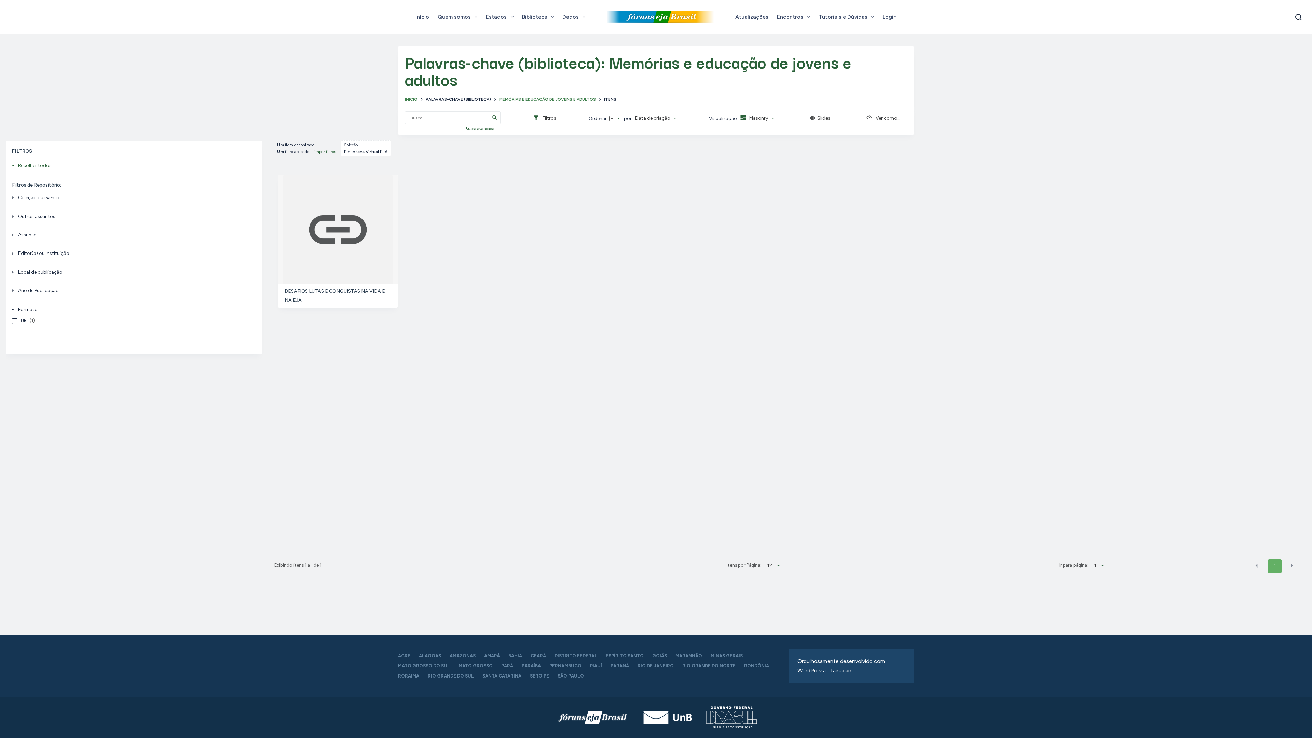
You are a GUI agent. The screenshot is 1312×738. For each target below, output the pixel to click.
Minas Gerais (727, 655)
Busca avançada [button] (480, 128)
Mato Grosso (476, 665)
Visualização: (724, 118)
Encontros (790, 17)
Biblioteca (534, 17)
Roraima (408, 676)
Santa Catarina (501, 676)
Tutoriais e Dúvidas (843, 17)
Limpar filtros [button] (324, 151)
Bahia (515, 655)
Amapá (492, 655)
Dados (570, 17)
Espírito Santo (625, 655)
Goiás (659, 655)
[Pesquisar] (1298, 17)
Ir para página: (1073, 565)
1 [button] (1275, 566)
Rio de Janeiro (656, 665)
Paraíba (531, 665)
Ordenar (598, 118)
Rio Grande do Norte (709, 665)
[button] (1256, 566)
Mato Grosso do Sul (424, 665)
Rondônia (756, 665)
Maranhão (688, 655)
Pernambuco (565, 665)
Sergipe (539, 676)
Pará (507, 665)
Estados (496, 17)
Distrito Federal (576, 655)
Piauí (596, 665)
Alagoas (430, 655)
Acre (404, 655)
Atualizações (751, 17)
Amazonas (463, 655)
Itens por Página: (744, 565)
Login (890, 17)
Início (422, 17)
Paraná (620, 665)
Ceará (538, 655)
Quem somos (454, 17)
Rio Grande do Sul (451, 676)
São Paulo (571, 676)
